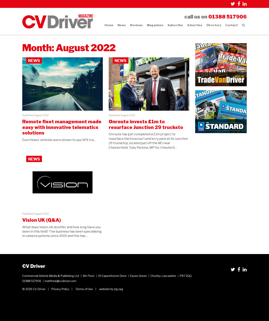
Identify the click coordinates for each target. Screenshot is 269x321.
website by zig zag (111, 289)
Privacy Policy (60, 289)
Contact (231, 25)
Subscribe (175, 25)
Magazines (155, 25)
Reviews (136, 25)
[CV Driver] (57, 21)
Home (109, 25)
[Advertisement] (221, 161)
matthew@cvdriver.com (60, 281)
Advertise (194, 25)
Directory (214, 25)
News (122, 25)
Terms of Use (84, 289)
